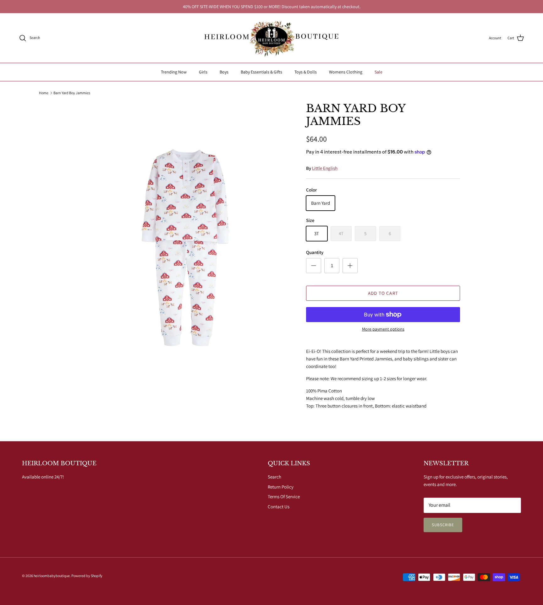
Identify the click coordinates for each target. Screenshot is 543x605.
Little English (324, 168)
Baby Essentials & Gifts (261, 72)
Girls (203, 72)
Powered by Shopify (86, 575)
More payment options (383, 329)
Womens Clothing (345, 72)
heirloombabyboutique (52, 575)
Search (274, 477)
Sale (378, 72)
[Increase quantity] (350, 265)
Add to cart (383, 293)
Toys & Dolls (305, 72)
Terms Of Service (284, 497)
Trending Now (174, 72)
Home (43, 92)
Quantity (314, 252)
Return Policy (280, 487)
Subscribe (443, 524)
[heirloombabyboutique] (271, 38)
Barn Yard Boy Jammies (71, 92)
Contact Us (278, 507)
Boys (224, 72)
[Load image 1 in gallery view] (187, 248)
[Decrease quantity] (313, 265)
